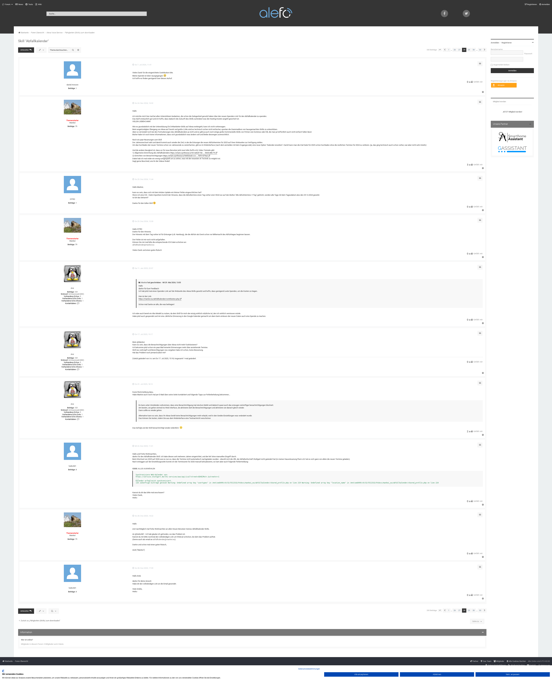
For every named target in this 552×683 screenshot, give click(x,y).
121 (76, 292)
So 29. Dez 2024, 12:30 (143, 221)
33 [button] (480, 50)
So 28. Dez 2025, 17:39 (143, 568)
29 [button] (469, 50)
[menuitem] (19, 4)
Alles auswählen (146, 469)
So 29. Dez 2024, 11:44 (143, 179)
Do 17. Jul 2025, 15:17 (143, 334)
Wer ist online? (27, 640)
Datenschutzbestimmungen (309, 669)
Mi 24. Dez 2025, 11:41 (143, 446)
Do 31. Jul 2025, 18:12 (143, 384)
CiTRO (72, 199)
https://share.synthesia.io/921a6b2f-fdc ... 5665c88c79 (192, 153)
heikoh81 (72, 466)
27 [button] (459, 50)
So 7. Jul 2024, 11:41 (143, 65)
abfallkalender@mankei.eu (143, 245)
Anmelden (495, 43)
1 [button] (448, 50)
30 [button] (474, 50)
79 (76, 126)
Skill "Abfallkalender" (33, 41)
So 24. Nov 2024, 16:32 (143, 103)
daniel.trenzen (72, 85)
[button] (440, 50)
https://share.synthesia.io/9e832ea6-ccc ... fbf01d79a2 (185, 156)
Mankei (72, 123)
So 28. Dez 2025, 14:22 (143, 516)
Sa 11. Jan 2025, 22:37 (143, 268)
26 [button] (455, 50)
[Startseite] (276, 13)
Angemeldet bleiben (501, 65)
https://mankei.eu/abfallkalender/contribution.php (159, 299)
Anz (72, 288)
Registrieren (507, 43)
